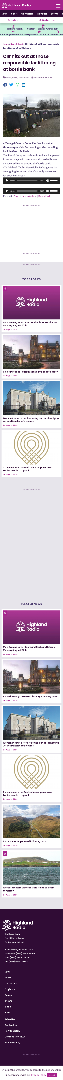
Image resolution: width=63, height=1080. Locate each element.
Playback (42, 13)
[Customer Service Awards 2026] (42, 26)
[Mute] (47, 180)
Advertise (10, 1019)
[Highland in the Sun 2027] (39, 31)
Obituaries (27, 13)
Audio (8, 77)
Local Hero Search (13, 29)
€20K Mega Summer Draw (13, 34)
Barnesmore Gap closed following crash (25, 841)
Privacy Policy (12, 1042)
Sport (14, 13)
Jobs (7, 1012)
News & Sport (17, 44)
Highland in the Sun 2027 (39, 34)
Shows (8, 1000)
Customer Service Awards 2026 (42, 29)
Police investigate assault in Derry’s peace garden (30, 371)
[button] (5, 85)
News (4, 13)
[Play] (7, 180)
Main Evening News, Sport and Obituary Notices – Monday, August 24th (30, 324)
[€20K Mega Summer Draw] (13, 31)
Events (54, 13)
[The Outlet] (57, 31)
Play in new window (24, 196)
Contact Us (11, 1025)
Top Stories (23, 77)
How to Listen (12, 1030)
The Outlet (57, 34)
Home (6, 44)
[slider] (54, 180)
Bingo (8, 1006)
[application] (31, 180)
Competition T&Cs (15, 1036)
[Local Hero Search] (13, 26)
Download (44, 196)
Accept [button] (52, 1075)
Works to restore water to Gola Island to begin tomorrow (28, 889)
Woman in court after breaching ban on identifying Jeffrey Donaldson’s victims (31, 420)
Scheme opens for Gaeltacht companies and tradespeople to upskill (27, 469)
